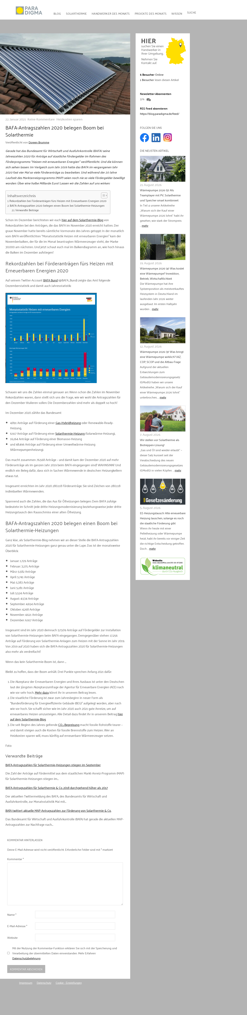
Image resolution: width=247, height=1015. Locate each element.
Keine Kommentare (41, 119)
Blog (57, 13)
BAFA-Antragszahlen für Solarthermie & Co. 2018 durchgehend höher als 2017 (56, 787)
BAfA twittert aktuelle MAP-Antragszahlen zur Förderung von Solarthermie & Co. (58, 810)
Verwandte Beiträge (27, 210)
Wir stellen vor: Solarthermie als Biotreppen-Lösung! (159, 442)
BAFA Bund (50, 280)
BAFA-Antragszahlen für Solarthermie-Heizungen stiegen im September (53, 765)
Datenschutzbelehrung (26, 958)
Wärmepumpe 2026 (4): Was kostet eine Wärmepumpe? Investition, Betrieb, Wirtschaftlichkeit (162, 273)
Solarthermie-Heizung (70, 433)
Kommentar (15, 858)
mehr (145, 225)
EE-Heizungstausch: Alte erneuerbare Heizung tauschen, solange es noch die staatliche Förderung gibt (163, 518)
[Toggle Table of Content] (102, 195)
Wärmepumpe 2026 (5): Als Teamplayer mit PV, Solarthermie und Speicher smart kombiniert (160, 195)
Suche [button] (191, 12)
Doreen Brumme (39, 142)
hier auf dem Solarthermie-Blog (82, 220)
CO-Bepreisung (68, 724)
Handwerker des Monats (111, 13)
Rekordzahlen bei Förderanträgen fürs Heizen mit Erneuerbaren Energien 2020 (58, 201)
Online (151, 74)
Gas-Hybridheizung (68, 422)
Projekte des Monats (151, 13)
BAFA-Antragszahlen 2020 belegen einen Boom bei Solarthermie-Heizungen (57, 205)
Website (12, 937)
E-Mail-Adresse (17, 925)
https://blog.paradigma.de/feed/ (159, 113)
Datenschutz (44, 982)
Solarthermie (76, 13)
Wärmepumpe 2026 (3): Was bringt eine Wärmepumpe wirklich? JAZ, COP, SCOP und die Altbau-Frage (162, 356)
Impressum (25, 982)
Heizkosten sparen (69, 119)
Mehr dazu (42, 692)
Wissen (176, 13)
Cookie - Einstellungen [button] (69, 982)
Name (11, 914)
